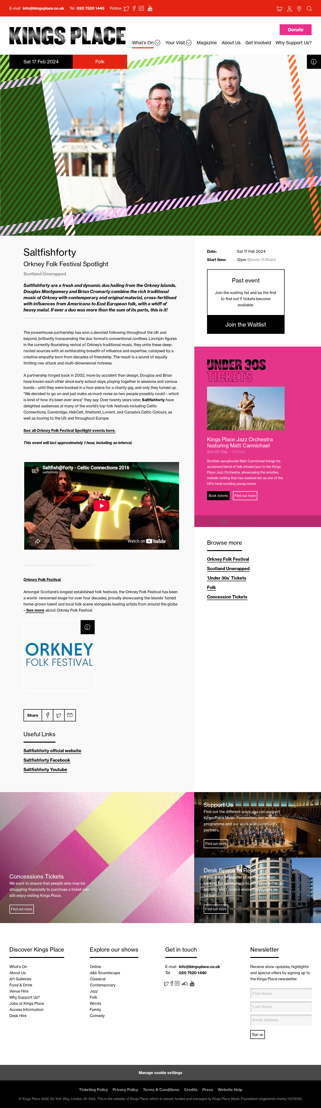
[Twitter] (58, 715)
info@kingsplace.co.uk (43, 8)
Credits (191, 1089)
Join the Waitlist (245, 324)
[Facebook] (47, 715)
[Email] (69, 715)
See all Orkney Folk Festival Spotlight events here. (69, 430)
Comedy (97, 1015)
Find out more (245, 496)
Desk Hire (18, 1015)
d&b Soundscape (105, 972)
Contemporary (102, 985)
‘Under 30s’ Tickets (226, 578)
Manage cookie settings (160, 1072)
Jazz (94, 991)
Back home (67, 36)
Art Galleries (20, 979)
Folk (211, 587)
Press (207, 1089)
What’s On (18, 966)
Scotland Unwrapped (228, 568)
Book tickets (218, 496)
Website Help (230, 1089)
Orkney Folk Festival (228, 559)
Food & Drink (20, 985)
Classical (98, 979)
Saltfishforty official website (52, 750)
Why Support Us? (24, 997)
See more (34, 610)
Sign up (257, 1034)
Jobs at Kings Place (26, 1003)
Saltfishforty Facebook (46, 760)
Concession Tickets (227, 597)
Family (95, 1009)
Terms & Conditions (161, 1089)
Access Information (26, 1009)
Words (95, 1003)
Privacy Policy (125, 1089)
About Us (17, 972)
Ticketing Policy (93, 1089)
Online (95, 966)
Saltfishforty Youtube (45, 769)
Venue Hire (18, 991)
